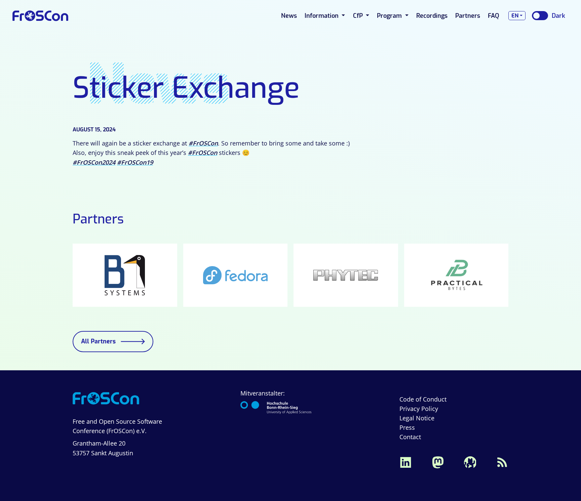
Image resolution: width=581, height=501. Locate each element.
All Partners (98, 341)
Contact (410, 437)
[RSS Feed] (502, 461)
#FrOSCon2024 (94, 162)
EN (514, 15)
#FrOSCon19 (135, 162)
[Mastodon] (438, 461)
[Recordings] (470, 461)
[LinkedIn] (405, 461)
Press (407, 427)
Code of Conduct (423, 399)
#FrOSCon (203, 143)
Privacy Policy (418, 409)
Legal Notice (416, 418)
